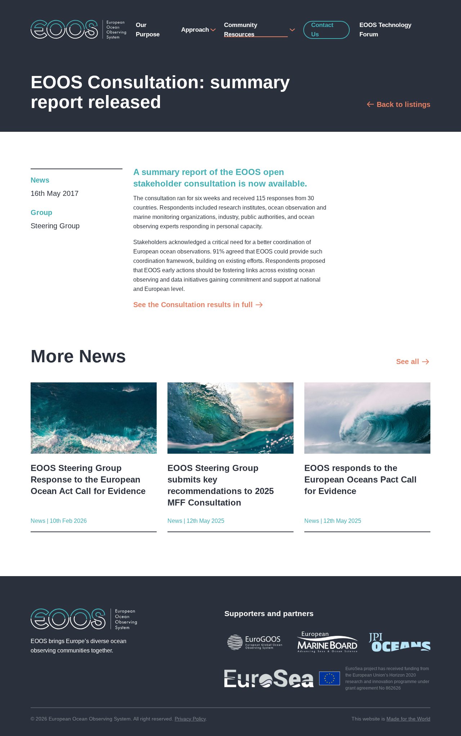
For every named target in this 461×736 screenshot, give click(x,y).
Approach (194, 29)
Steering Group (55, 226)
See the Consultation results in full (193, 305)
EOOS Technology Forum (385, 30)
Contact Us (322, 30)
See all (407, 361)
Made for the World (408, 719)
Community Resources (240, 30)
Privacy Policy (190, 719)
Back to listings (403, 104)
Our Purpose (148, 30)
